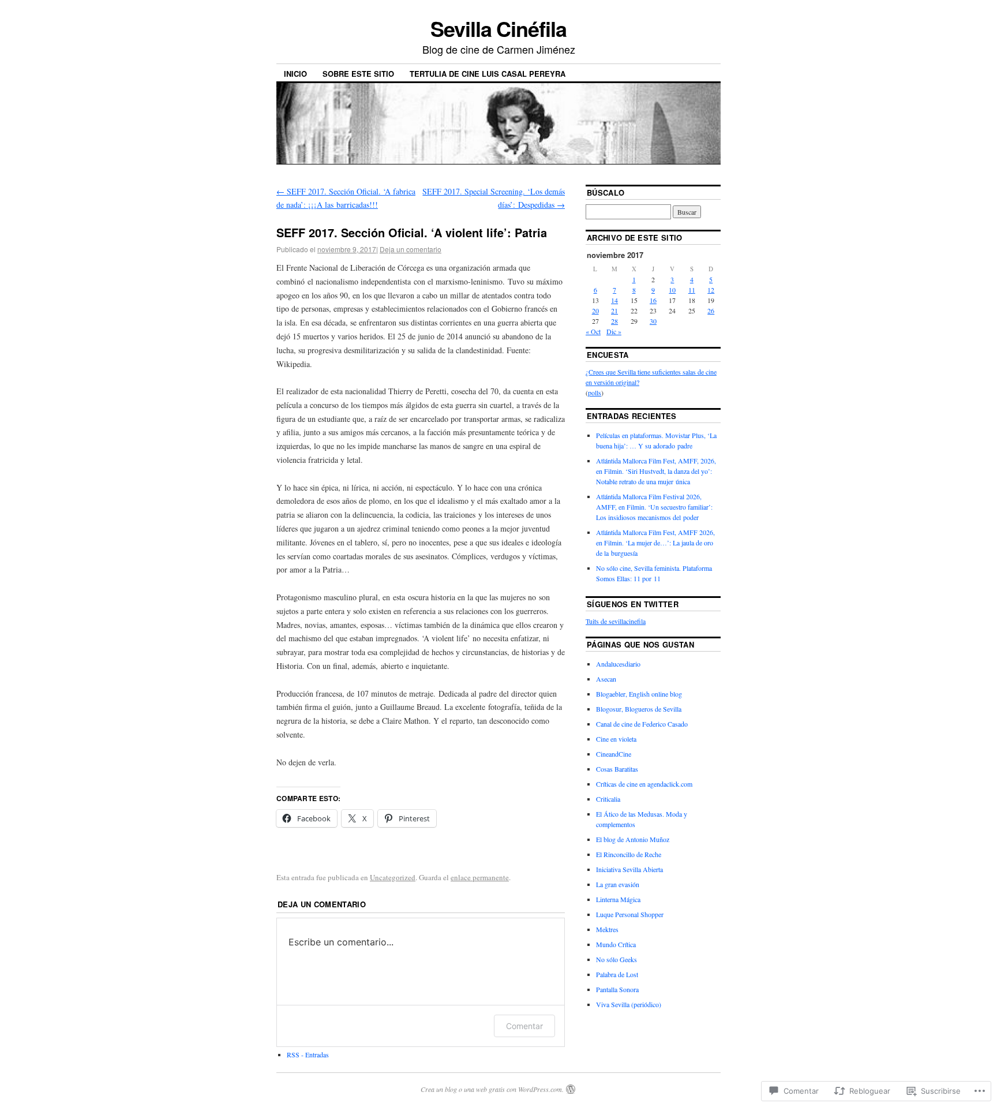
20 (595, 310)
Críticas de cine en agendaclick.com (644, 783)
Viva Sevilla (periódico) (628, 1004)
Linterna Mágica (618, 899)
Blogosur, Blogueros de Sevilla (638, 708)
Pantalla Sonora (617, 989)
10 (672, 289)
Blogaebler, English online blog (639, 693)
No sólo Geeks (616, 959)
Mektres (607, 929)
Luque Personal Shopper (630, 914)
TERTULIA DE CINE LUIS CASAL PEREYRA (487, 73)
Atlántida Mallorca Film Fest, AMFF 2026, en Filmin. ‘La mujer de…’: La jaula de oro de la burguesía (655, 543)
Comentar (524, 1026)
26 (710, 310)
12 (710, 289)
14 (614, 300)
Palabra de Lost (617, 974)
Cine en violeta (616, 738)
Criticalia (608, 798)
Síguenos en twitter (633, 604)
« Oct (593, 331)
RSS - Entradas (308, 1054)
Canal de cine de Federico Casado (642, 723)
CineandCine (613, 753)
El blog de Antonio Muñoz (632, 839)
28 (614, 321)
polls (594, 392)
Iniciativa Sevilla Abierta (629, 869)
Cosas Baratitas (617, 768)
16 (653, 300)
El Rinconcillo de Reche (628, 854)
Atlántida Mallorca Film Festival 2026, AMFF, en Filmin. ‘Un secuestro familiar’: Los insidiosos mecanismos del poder (654, 507)
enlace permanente (480, 877)
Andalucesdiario (618, 663)
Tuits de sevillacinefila (616, 621)
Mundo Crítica (616, 944)
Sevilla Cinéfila (498, 28)
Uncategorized (392, 877)
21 (614, 310)
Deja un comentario (410, 249)
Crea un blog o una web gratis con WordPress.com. (492, 1089)
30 (653, 321)
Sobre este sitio (358, 73)
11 (691, 289)
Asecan (606, 678)
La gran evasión (617, 884)
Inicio (295, 73)
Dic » (613, 331)
